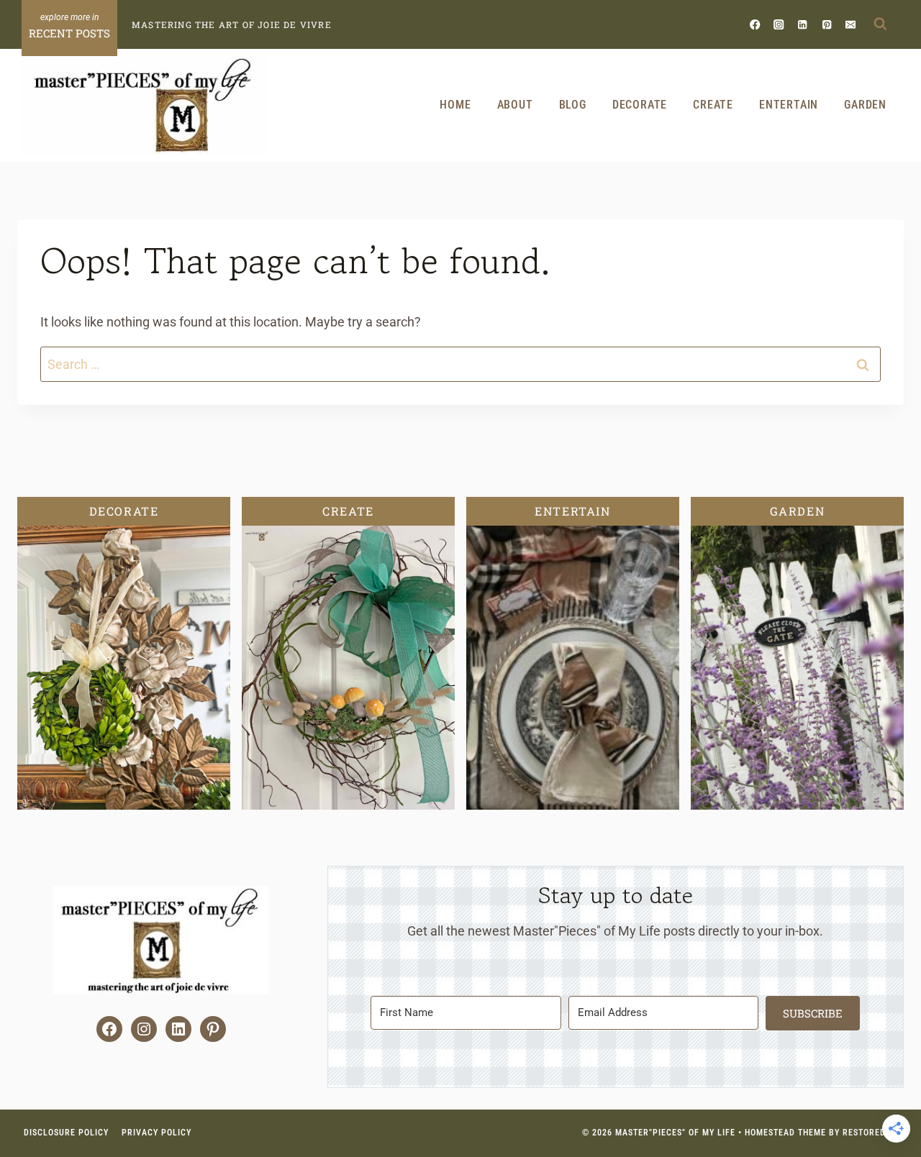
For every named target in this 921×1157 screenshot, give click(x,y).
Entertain (788, 104)
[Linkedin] (802, 24)
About (515, 104)
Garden (865, 104)
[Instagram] (778, 24)
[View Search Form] (880, 24)
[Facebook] (755, 24)
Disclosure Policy (66, 1133)
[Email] (850, 24)
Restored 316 (873, 1133)
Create (713, 104)
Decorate (639, 104)
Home (455, 104)
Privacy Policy (156, 1133)
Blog (572, 104)
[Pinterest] (826, 24)
